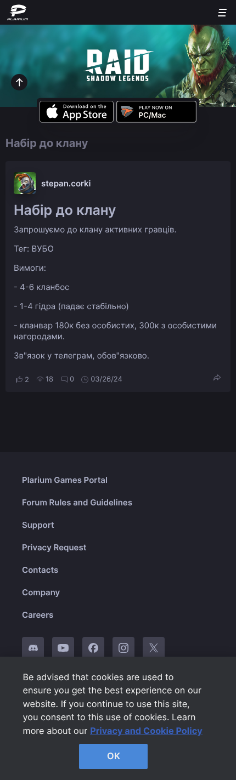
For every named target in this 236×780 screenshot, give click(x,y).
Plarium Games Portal (65, 480)
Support (38, 525)
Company (41, 592)
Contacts (40, 570)
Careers (37, 615)
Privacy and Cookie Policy (146, 730)
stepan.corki (66, 183)
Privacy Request (54, 547)
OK (113, 755)
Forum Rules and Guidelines (77, 502)
